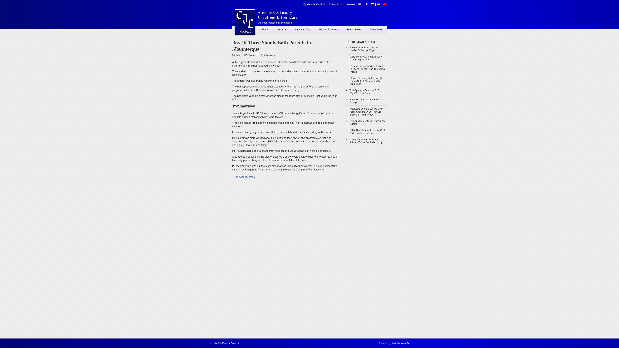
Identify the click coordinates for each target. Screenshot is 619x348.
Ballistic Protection (328, 29)
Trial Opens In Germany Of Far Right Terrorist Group (365, 92)
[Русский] (372, 4)
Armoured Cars (303, 29)
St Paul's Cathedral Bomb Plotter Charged (366, 101)
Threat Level (376, 29)
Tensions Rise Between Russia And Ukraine (367, 122)
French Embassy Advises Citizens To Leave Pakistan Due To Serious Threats (367, 68)
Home (265, 29)
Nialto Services (398, 343)
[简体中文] (384, 4)
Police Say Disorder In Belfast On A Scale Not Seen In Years (367, 131)
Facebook (350, 4)
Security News (353, 29)
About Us (281, 29)
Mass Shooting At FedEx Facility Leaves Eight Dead (365, 58)
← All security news (243, 177)
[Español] (378, 4)
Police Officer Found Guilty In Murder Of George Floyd (364, 49)
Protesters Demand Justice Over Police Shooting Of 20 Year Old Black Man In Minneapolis (366, 111)
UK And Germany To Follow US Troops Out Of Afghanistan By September (365, 80)
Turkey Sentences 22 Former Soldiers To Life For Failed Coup (366, 141)
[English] (359, 4)
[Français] (366, 4)
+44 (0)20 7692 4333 (316, 4)
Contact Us (337, 4)
